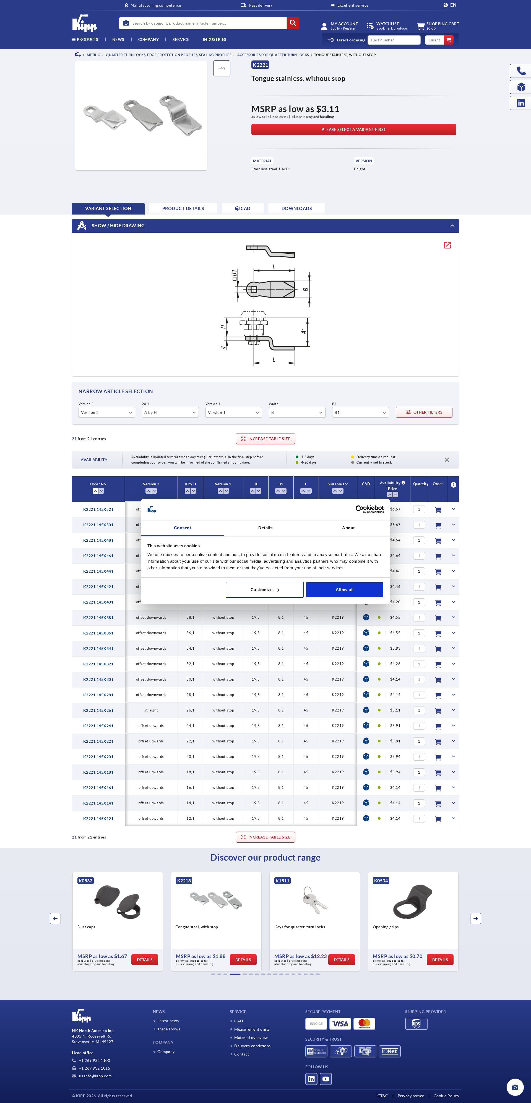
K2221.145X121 (98, 818)
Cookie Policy (446, 1096)
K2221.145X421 (98, 586)
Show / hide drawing (118, 225)
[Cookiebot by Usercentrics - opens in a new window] (359, 509)
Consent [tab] (182, 527)
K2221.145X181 (98, 772)
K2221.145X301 (98, 679)
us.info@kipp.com (95, 1076)
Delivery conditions (252, 1046)
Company (148, 39)
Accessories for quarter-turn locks (272, 55)
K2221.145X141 (98, 803)
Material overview (251, 1037)
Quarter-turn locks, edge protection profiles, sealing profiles (168, 55)
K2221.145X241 (98, 726)
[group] (117, 921)
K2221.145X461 (98, 556)
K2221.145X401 (98, 602)
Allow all (345, 589)
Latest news (168, 1021)
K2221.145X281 (98, 695)
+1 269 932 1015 (94, 1068)
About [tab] (348, 527)
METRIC (93, 55)
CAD (238, 1021)
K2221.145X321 (98, 664)
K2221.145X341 (98, 648)
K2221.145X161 (98, 787)
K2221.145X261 (98, 710)
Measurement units (252, 1029)
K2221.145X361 (98, 633)
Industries (215, 39)
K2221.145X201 (98, 757)
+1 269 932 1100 (94, 1060)
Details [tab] (265, 527)
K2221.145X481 (98, 540)
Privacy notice (411, 1096)
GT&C (383, 1096)
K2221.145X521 (98, 509)
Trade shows (168, 1029)
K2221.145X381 (98, 617)
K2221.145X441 (98, 571)
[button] (213, 974)
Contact (241, 1054)
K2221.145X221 (98, 741)
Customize (262, 589)
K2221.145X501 (98, 525)
